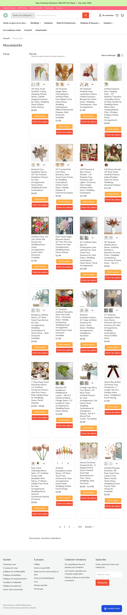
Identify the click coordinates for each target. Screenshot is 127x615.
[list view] (122, 55)
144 (80, 526)
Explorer (108, 23)
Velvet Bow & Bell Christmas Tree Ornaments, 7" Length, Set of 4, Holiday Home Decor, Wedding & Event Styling (112, 390)
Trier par (32, 54)
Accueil (6, 38)
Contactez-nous (9, 564)
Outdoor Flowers (9, 8)
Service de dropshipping (44, 578)
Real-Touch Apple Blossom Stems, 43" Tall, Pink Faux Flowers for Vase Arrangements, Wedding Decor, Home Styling (64, 244)
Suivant (88, 526)
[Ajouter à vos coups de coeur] (46, 66)
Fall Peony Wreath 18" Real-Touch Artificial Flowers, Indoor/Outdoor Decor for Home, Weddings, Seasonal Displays (112, 177)
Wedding (34, 23)
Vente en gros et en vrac (14, 23)
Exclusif (28, 30)
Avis (36, 581)
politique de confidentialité (14, 571)
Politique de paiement (12, 586)
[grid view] (118, 55)
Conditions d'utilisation (12, 582)
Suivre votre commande (13, 589)
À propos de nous (10, 568)
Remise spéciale (40, 585)
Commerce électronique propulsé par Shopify (19, 608)
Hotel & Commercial (66, 23)
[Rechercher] (85, 15)
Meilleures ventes (36, 8)
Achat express (40, 116)
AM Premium (22, 8)
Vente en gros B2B (42, 568)
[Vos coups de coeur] (117, 15)
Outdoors (48, 23)
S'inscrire (102, 582)
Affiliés (37, 564)
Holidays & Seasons (89, 23)
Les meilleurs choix (12, 30)
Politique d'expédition (12, 575)
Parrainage (38, 589)
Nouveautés (49, 8)
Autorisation (41, 30)
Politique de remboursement (15, 578)
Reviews (59, 8)
